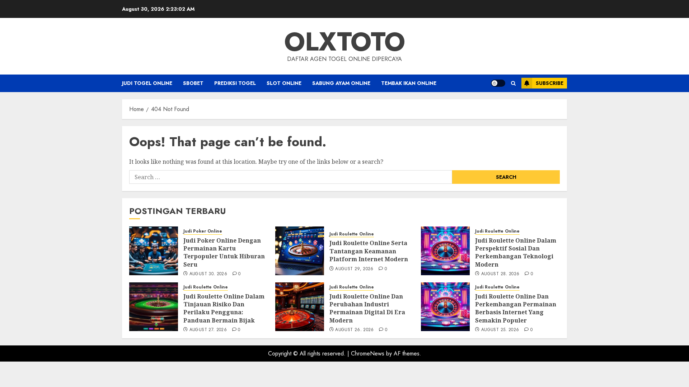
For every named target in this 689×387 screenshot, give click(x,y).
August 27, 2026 (208, 330)
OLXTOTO (344, 41)
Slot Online (284, 83)
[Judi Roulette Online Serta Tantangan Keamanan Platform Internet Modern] (299, 250)
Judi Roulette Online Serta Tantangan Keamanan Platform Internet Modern (368, 251)
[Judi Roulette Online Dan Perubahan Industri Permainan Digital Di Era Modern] (299, 306)
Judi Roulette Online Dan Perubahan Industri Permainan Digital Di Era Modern (367, 308)
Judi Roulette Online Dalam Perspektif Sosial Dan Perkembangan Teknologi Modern (515, 252)
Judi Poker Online (202, 231)
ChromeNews (367, 353)
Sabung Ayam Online (341, 83)
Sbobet (193, 83)
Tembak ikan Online (408, 83)
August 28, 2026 (500, 274)
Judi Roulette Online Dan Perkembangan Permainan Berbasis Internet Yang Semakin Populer (515, 308)
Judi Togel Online (147, 83)
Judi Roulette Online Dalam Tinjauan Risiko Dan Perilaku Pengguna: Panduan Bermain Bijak (223, 308)
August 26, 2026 (354, 330)
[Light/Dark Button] (498, 83)
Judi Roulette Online (351, 234)
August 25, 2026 (500, 330)
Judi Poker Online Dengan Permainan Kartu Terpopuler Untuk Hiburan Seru (224, 252)
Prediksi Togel (235, 83)
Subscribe (549, 83)
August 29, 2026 (354, 269)
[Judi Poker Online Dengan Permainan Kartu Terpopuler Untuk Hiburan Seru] (153, 250)
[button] (513, 83)
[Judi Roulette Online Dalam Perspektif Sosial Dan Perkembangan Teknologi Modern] (445, 250)
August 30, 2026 (208, 274)
